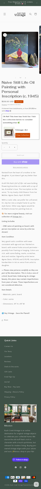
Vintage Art (17, 217)
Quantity (5, 143)
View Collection (22, 135)
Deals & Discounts (11, 367)
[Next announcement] (36, 3)
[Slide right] (25, 78)
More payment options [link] (20, 167)
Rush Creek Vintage (16, 485)
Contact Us (8, 346)
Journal (7, 382)
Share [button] (6, 320)
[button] (4, 14)
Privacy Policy (9, 397)
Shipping (4, 104)
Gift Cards (8, 372)
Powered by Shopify (29, 485)
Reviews (7, 362)
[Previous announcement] (4, 3)
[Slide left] (15, 78)
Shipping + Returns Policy (14, 392)
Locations (8, 356)
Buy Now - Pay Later (12, 387)
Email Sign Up (9, 377)
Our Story (8, 351)
